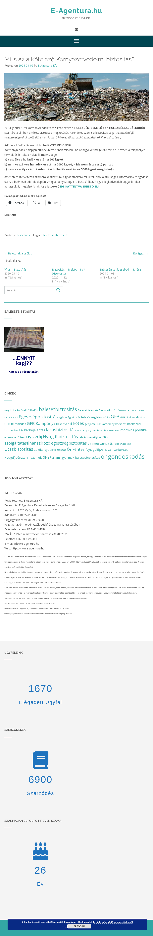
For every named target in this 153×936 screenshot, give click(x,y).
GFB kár (59, 424)
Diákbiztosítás (137, 410)
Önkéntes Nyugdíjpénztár (90, 449)
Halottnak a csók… (18, 253)
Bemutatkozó (107, 410)
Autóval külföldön (27, 410)
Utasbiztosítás (18, 449)
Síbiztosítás (93, 443)
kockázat (120, 424)
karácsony (108, 424)
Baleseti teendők (88, 410)
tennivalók (106, 443)
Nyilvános (23, 235)
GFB (115, 416)
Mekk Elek (114, 430)
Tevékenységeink (122, 443)
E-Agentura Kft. (47, 65)
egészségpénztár (69, 417)
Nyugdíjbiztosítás (60, 436)
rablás (82, 437)
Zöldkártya (41, 450)
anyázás (10, 410)
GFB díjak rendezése (132, 417)
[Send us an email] (76, 29)
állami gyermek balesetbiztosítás (76, 457)
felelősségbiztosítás (56, 235)
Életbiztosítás (58, 450)
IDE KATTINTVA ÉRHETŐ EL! (79, 186)
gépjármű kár (93, 424)
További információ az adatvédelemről (113, 922)
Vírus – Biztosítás (15, 269)
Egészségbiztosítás (38, 417)
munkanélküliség (14, 437)
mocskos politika (133, 430)
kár (21, 430)
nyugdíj (34, 436)
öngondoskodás (123, 456)
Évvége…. (141, 253)
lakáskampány (83, 430)
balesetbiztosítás (58, 409)
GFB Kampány (40, 423)
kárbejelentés (34, 430)
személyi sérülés (97, 437)
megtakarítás (100, 430)
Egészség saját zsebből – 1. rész (120, 269)
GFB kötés (74, 423)
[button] (76, 41)
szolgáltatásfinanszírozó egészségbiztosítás (45, 443)
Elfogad (79, 926)
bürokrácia (122, 410)
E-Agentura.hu (76, 11)
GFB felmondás (15, 424)
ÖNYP (47, 457)
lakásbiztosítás (61, 429)
